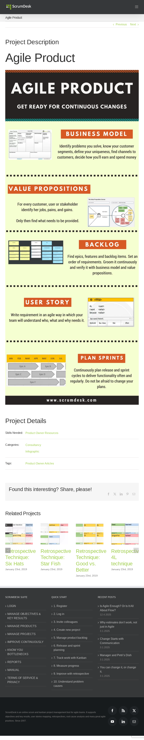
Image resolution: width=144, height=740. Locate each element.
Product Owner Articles (39, 463)
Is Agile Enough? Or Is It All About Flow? (117, 608)
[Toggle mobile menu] (137, 7)
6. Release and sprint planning (67, 647)
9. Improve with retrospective (71, 673)
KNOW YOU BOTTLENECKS (17, 652)
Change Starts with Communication (112, 641)
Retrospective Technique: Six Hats (56, 557)
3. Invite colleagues (66, 621)
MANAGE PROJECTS (21, 634)
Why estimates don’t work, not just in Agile (118, 624)
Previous (121, 24)
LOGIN (11, 606)
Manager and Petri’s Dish (116, 655)
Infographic (32, 451)
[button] (8, 550)
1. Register (60, 606)
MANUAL (13, 669)
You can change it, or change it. (118, 669)
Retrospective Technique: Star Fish (91, 557)
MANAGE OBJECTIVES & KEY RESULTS (24, 616)
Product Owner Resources (41, 432)
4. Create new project (67, 629)
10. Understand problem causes (69, 683)
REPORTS (14, 662)
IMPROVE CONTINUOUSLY (25, 641)
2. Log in (59, 613)
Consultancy (33, 444)
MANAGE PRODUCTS (22, 626)
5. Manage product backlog (70, 637)
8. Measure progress (66, 665)
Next (133, 24)
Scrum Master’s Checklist (15, 557)
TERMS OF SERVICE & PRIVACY (22, 680)
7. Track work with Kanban (70, 657)
